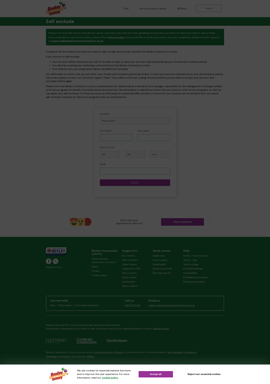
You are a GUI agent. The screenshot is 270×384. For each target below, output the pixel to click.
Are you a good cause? (153, 8)
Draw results (129, 277)
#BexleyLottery (54, 267)
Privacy (96, 271)
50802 (90, 356)
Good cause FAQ (162, 268)
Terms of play (191, 264)
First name (106, 130)
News (95, 266)
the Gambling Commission (182, 352)
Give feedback (182, 221)
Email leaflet (159, 264)
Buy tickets (128, 255)
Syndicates (128, 281)
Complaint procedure (195, 277)
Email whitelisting (192, 268)
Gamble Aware (160, 328)
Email (103, 164)
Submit (135, 182)
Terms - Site (190, 260)
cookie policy (110, 377)
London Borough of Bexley (108, 352)
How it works (129, 273)
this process (116, 37)
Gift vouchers (130, 260)
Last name (143, 130)
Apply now (159, 255)
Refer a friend (129, 286)
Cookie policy (99, 275)
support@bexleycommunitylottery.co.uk (77, 41)
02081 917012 (132, 305)
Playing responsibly (194, 281)
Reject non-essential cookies (204, 374)
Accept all (156, 374)
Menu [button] (183, 8)
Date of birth (107, 147)
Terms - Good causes (195, 255)
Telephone (50, 106)
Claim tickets (129, 264)
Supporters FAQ (131, 268)
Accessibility (190, 273)
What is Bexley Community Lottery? (104, 260)
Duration (105, 113)
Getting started (162, 273)
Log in (208, 8)
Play (126, 8)
